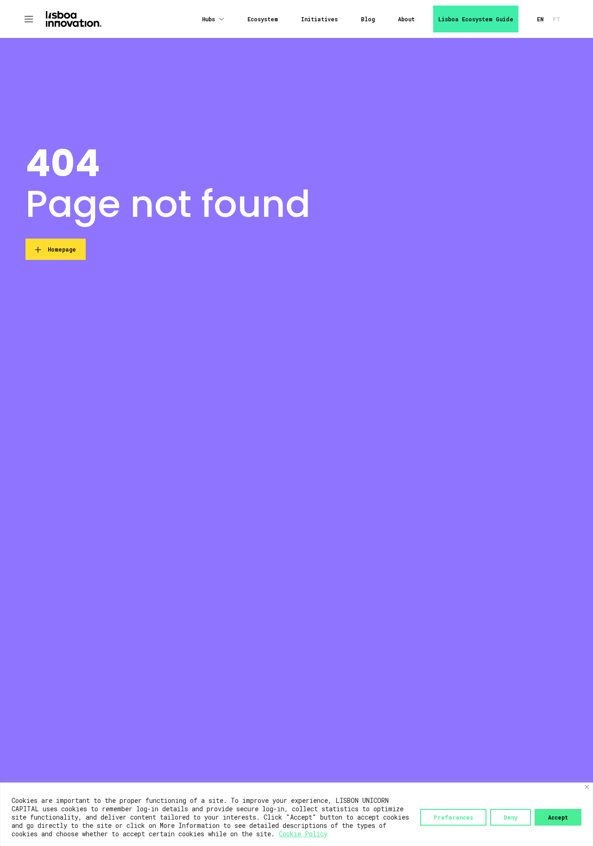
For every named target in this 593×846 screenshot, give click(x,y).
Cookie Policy (303, 833)
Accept (558, 817)
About (406, 19)
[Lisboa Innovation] (73, 18)
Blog (368, 19)
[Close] (587, 787)
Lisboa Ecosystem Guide (475, 19)
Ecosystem (262, 19)
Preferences (453, 817)
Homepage (62, 249)
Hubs (208, 19)
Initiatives (319, 19)
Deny (510, 817)
